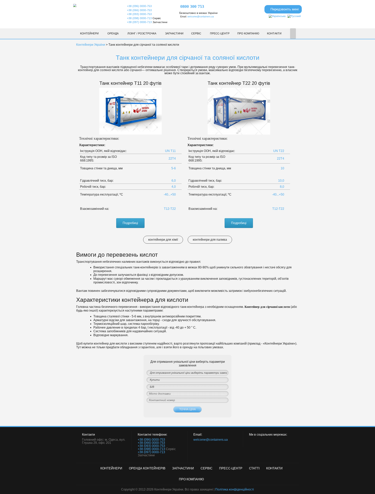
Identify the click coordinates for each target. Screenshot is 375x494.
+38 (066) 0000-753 (139, 10)
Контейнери (89, 33)
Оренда (113, 33)
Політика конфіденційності (234, 489)
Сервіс (196, 33)
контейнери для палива (210, 239)
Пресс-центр (219, 33)
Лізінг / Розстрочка (141, 33)
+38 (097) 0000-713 (139, 22)
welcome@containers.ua (201, 16)
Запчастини (174, 33)
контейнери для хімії (163, 239)
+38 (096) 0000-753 (139, 6)
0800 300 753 (192, 6)
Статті (254, 468)
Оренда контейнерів (147, 468)
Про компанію (248, 33)
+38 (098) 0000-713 (139, 18)
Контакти (274, 33)
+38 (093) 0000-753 (139, 14)
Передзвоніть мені (285, 9)
